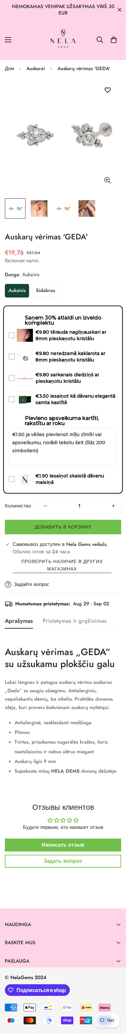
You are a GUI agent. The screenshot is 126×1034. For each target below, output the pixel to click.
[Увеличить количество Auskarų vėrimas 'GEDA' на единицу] (113, 506)
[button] (113, 39)
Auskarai (35, 68)
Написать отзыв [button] (63, 845)
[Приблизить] (107, 180)
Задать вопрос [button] (63, 861)
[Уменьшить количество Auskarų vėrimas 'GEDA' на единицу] (45, 506)
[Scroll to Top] (114, 999)
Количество (18, 505)
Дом (9, 68)
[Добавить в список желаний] (107, 90)
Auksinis (17, 290)
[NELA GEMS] (63, 40)
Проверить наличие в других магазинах (62, 565)
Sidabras (45, 290)
